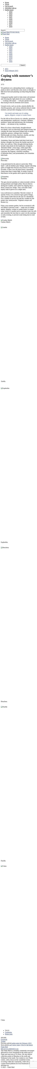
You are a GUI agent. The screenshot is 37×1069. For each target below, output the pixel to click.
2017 (10, 25)
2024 (10, 12)
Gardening (8, 1032)
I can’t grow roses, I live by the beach (20, 1045)
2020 (10, 19)
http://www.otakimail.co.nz (9, 1049)
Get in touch (9, 6)
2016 (10, 26)
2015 (6, 69)
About (7, 4)
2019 (10, 21)
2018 (10, 23)
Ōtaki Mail (4, 1047)
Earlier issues (9, 10)
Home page (8, 1034)
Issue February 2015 (11, 71)
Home (7, 2)
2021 (10, 17)
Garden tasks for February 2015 (21, 1043)
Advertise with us (10, 8)
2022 (10, 15)
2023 (10, 13)
